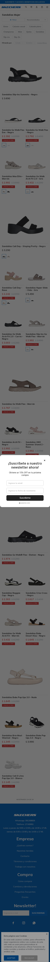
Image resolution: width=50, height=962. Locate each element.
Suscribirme (25, 498)
